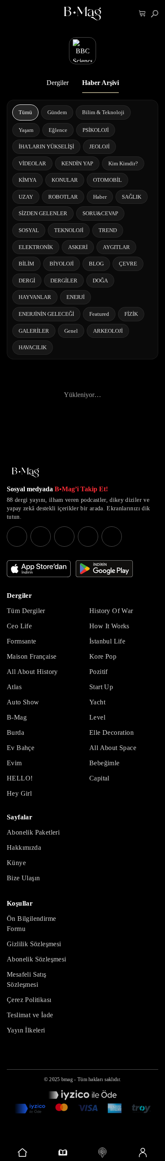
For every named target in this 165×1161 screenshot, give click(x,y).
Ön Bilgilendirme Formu (31, 923)
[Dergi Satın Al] (63, 1152)
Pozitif (98, 671)
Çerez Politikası (29, 999)
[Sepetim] (142, 13)
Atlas (14, 686)
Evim (14, 763)
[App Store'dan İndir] (39, 568)
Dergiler (58, 82)
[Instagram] (17, 536)
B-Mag (17, 717)
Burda (15, 732)
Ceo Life (19, 626)
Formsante (21, 641)
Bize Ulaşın (23, 878)
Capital (99, 778)
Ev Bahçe (20, 747)
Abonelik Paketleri (33, 832)
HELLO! (20, 778)
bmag (67, 1079)
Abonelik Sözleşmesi (36, 959)
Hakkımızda (24, 847)
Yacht (97, 702)
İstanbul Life (107, 641)
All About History (32, 671)
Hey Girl (19, 793)
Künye (16, 862)
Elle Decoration (111, 732)
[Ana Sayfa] (25, 472)
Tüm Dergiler (26, 610)
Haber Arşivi (100, 82)
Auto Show (23, 702)
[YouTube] (40, 536)
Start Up (101, 686)
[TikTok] (112, 536)
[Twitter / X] (64, 536)
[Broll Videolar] (102, 1152)
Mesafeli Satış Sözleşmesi (27, 979)
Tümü (25, 112)
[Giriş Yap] (143, 1152)
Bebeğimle (104, 763)
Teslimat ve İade (30, 1015)
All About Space (112, 747)
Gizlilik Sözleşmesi (34, 943)
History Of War (111, 610)
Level (97, 717)
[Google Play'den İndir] (104, 568)
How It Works (109, 626)
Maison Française (31, 656)
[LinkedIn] (88, 536)
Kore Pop (102, 656)
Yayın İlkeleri (26, 1030)
